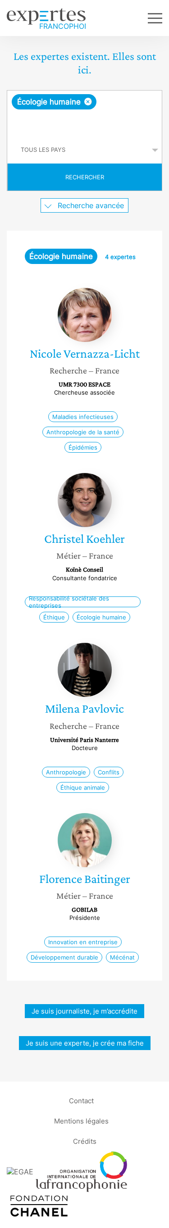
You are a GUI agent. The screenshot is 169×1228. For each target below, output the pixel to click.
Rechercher (84, 177)
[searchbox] (85, 122)
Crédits (84, 1141)
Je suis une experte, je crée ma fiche (85, 1043)
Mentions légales (81, 1121)
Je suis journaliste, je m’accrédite (84, 1011)
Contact (81, 1100)
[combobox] (84, 113)
